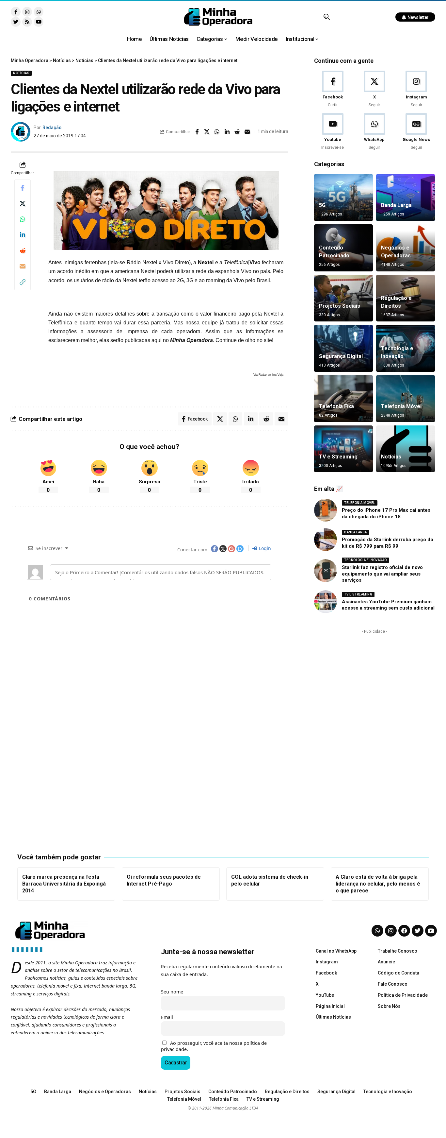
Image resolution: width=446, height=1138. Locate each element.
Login (264, 548)
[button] (327, 17)
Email (167, 1017)
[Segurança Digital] (343, 348)
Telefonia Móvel (401, 406)
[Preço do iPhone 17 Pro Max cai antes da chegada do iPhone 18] (325, 510)
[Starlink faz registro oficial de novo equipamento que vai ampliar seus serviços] (325, 570)
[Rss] (27, 22)
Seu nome (172, 992)
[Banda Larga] (405, 197)
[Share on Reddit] (237, 132)
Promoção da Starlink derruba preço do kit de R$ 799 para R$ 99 (387, 543)
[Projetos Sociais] (343, 298)
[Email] (247, 132)
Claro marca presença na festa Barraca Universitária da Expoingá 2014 (64, 884)
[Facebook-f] (16, 12)
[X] (374, 89)
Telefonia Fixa (336, 406)
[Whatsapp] (38, 12)
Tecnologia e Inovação (365, 560)
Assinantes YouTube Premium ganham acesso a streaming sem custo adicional (388, 605)
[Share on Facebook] (196, 132)
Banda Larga (396, 205)
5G (322, 205)
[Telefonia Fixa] (343, 398)
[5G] (343, 197)
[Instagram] (27, 12)
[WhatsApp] (374, 132)
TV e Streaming (338, 457)
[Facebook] (332, 89)
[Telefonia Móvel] (405, 398)
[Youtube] (38, 22)
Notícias (21, 73)
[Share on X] (207, 132)
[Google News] (416, 132)
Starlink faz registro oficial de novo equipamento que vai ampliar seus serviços (382, 573)
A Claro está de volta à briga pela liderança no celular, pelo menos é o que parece (378, 884)
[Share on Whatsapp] (217, 132)
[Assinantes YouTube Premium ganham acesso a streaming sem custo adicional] (325, 601)
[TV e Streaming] (343, 449)
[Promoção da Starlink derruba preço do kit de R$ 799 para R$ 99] (325, 539)
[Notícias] (405, 449)
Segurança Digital (341, 356)
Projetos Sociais (339, 306)
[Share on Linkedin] (227, 132)
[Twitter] (16, 22)
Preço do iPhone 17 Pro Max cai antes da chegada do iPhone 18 (386, 513)
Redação (51, 127)
